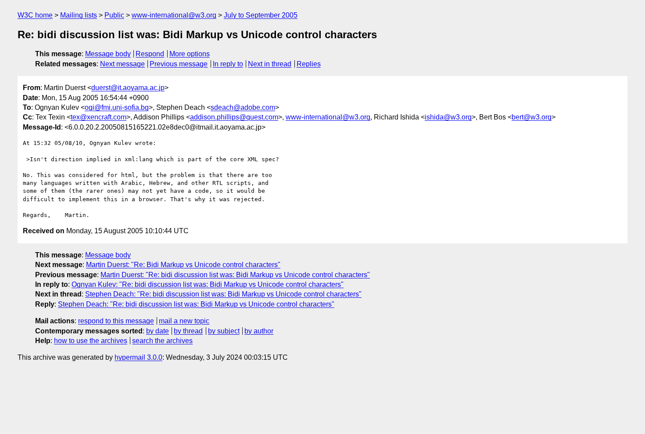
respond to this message (116, 321)
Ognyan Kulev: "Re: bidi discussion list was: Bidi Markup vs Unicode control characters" (208, 284)
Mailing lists (78, 15)
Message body (108, 54)
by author (258, 331)
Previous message (179, 64)
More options (189, 54)
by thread (188, 331)
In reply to (228, 64)
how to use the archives (90, 340)
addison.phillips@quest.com (234, 117)
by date (157, 331)
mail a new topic (184, 321)
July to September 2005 (260, 15)
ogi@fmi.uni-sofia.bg (117, 107)
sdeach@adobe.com (243, 107)
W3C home (35, 15)
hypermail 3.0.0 (138, 357)
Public (114, 15)
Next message (122, 64)
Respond (150, 54)
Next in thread (269, 64)
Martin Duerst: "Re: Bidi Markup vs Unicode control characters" (183, 264)
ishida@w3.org (448, 117)
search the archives (162, 340)
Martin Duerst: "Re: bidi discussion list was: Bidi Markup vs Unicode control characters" (235, 274)
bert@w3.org (532, 117)
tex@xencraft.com (98, 117)
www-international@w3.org (174, 15)
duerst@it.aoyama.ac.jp (128, 87)
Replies (309, 64)
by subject (224, 331)
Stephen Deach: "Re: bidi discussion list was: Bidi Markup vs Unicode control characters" (223, 294)
